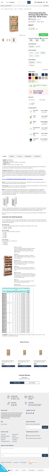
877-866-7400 (39, 2)
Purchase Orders (8, 5)
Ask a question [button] (32, 382)
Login (2, 424)
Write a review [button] (17, 382)
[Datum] (32, 19)
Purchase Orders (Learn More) (34, 435)
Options (17, 470)
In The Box (19, 156)
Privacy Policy (16, 462)
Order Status (46, 5)
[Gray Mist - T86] (30, 81)
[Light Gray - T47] (36, 74)
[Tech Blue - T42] (46, 74)
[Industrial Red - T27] (30, 78)
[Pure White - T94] (39, 74)
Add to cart (43, 34)
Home (2, 9)
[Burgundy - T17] (36, 78)
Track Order (14, 439)
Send (45, 455)
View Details (8, 366)
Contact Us (3, 439)
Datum (39, 19)
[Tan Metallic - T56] (39, 78)
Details (34, 111)
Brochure (33, 99)
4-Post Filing (20, 9)
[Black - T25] (30, 74)
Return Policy (3, 437)
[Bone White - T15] (33, 81)
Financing (2, 5)
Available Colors (33, 104)
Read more (8, 418)
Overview (4, 156)
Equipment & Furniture (9, 9)
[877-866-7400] (15, 398)
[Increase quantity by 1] (36, 34)
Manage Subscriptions (5, 436)
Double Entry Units (27, 9)
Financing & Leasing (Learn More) (34, 438)
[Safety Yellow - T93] (33, 78)
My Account (3, 434)
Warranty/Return (28, 156)
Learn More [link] (46, 38)
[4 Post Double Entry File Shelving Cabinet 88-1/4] (3, 40)
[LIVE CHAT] (15, 404)
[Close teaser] (8, 470)
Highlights (12, 156)
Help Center (14, 441)
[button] (47, 357)
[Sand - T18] (46, 78)
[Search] (29, 2)
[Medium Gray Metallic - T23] (33, 74)
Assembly (43, 99)
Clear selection (45, 69)
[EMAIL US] (33, 398)
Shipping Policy (15, 434)
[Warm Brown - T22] (43, 78)
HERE (40, 93)
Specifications (37, 156)
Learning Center (15, 437)
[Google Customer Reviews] (33, 462)
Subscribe (45, 427)
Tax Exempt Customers (5, 441)
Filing (16, 9)
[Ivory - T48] (36, 81)
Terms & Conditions (23, 462)
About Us (14, 436)
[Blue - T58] (43, 74)
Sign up (5, 424)
